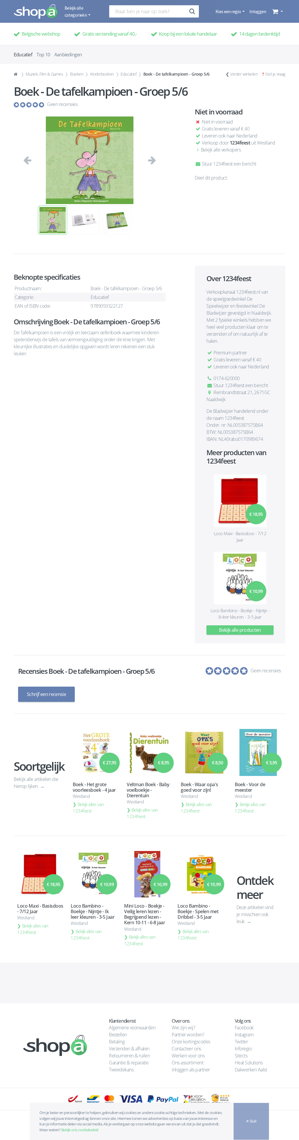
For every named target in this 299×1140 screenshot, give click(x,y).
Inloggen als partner (191, 1069)
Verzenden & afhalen (129, 1048)
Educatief (128, 74)
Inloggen (257, 11)
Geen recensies (62, 104)
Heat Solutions (249, 1062)
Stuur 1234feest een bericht (228, 164)
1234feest (240, 143)
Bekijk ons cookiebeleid (79, 1129)
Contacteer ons (186, 1048)
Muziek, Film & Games (44, 74)
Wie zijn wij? (183, 1027)
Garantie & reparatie (128, 1062)
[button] (277, 11)
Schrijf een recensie (46, 694)
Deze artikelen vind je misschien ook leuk (255, 914)
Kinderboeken (102, 74)
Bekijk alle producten (240, 630)
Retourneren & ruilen (129, 1055)
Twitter (241, 1041)
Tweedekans (121, 1069)
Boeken (76, 74)
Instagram (244, 1034)
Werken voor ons (188, 1055)
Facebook (244, 1027)
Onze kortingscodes (191, 1041)
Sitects (241, 1055)
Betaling (116, 1041)
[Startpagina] (16, 74)
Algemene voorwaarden (132, 1027)
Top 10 (43, 54)
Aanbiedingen (68, 54)
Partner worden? (188, 1034)
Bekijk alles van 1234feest (88, 807)
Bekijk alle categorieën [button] (76, 11)
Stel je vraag (275, 74)
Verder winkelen (244, 74)
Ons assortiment (187, 1062)
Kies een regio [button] (228, 11)
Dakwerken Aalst (251, 1069)
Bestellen (118, 1034)
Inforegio (244, 1048)
